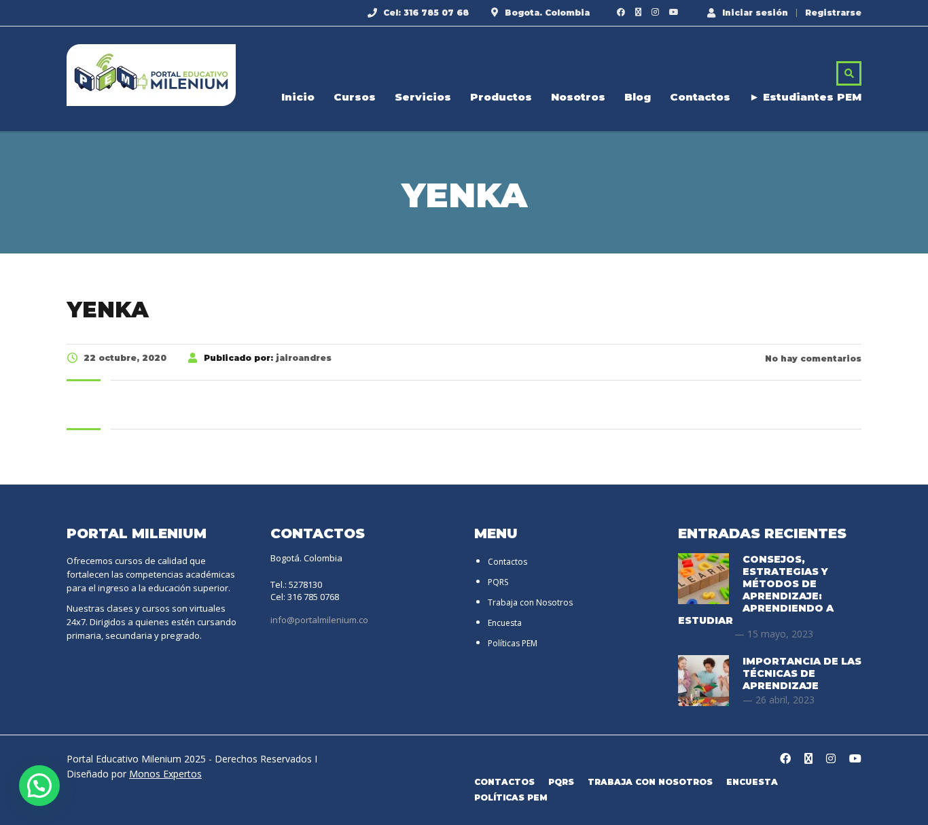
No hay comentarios (811, 358)
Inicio (298, 96)
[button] (39, 785)
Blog (637, 96)
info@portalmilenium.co (319, 620)
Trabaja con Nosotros (530, 602)
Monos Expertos (165, 773)
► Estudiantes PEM (805, 96)
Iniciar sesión (755, 12)
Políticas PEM (512, 643)
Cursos (355, 96)
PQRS (498, 582)
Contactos (700, 96)
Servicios (423, 96)
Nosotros (578, 96)
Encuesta (505, 623)
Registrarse (833, 13)
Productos (501, 96)
